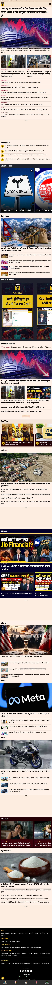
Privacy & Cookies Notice (25, 963)
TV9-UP (37, 1)
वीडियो (13, 942)
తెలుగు (12, 1)
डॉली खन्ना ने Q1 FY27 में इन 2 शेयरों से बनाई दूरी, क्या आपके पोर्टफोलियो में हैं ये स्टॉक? (24, 151)
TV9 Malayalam (4, 956)
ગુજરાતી (19, 1)
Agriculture (6, 851)
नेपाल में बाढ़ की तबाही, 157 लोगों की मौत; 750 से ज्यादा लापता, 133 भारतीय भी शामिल (28, 663)
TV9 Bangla (30, 954)
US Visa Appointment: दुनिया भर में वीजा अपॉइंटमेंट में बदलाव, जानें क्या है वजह (27, 669)
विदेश (44, 933)
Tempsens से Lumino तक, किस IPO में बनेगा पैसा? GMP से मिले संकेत (16, 595)
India (2, 108)
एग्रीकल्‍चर (3, 935)
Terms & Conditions (45, 963)
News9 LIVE (15, 956)
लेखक (2, 942)
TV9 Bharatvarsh (4, 954)
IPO (27, 70)
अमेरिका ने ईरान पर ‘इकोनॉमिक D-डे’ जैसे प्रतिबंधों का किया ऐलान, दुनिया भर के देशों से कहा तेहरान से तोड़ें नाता (28, 676)
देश (40, 933)
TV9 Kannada (23, 954)
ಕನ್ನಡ (9, 1)
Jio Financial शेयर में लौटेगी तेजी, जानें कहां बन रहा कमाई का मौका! (25, 568)
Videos (4, 531)
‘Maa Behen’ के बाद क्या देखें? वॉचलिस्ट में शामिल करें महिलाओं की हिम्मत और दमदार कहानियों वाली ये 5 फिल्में (16, 844)
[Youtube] (25, 971)
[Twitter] (23, 971)
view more (25, 416)
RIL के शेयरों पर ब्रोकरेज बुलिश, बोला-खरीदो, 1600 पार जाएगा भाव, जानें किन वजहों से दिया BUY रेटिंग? (27, 147)
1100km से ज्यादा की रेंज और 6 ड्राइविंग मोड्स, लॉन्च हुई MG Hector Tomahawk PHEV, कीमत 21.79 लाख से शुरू (28, 790)
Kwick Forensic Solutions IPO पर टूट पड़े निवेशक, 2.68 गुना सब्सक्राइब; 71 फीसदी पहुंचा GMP (39, 74)
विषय (6, 942)
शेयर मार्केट (7, 933)
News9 (5, 1)
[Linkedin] (31, 971)
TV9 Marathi (11, 954)
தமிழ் (29, 1)
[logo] (2, 4)
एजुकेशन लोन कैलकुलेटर (36, 948)
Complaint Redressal (36, 963)
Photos (4, 819)
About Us (8, 963)
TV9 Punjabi (42, 954)
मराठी (16, 1)
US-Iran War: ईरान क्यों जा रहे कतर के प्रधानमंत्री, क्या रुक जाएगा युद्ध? (21, 656)
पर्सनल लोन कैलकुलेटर (15, 948)
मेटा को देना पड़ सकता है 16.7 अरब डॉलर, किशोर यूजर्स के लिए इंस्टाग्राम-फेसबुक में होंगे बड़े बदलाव (26, 715)
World (3, 623)
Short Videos (7, 280)
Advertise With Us (15, 963)
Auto (3, 738)
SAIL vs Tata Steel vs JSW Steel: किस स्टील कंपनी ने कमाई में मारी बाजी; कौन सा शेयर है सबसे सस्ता (13, 74)
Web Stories (6, 166)
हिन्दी (2, 1)
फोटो (10, 942)
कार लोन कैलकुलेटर (25, 948)
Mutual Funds (4, 90)
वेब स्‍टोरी (18, 942)
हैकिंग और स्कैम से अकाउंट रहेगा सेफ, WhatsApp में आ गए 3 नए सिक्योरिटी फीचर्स (27, 726)
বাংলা (22, 1)
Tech (3, 680)
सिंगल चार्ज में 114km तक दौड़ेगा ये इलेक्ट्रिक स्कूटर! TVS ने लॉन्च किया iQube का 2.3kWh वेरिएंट (29, 778)
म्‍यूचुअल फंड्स (21, 933)
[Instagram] (28, 971)
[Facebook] (20, 971)
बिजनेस (2, 933)
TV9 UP (9, 956)
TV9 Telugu (17, 954)
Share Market (4, 80)
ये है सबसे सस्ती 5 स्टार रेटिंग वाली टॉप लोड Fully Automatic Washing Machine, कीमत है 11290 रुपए (29, 721)
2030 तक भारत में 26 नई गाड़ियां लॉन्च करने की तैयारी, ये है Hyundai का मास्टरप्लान (27, 784)
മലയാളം (33, 1)
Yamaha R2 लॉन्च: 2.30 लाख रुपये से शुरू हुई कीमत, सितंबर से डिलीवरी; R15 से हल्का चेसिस (25, 772)
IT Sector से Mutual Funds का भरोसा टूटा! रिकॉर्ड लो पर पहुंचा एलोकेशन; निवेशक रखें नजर (25, 155)
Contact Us (3, 963)
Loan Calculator (5, 945)
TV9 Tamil (48, 954)
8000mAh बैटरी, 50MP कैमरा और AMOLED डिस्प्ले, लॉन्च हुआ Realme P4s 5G (27, 732)
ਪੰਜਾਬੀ (26, 1)
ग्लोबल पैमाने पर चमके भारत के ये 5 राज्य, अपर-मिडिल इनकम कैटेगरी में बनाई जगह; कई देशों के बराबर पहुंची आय (28, 160)
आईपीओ (31, 933)
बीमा (26, 933)
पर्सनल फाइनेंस (14, 933)
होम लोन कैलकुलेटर (5, 948)
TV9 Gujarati (36, 954)
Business (3, 96)
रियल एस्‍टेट (36, 933)
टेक (47, 933)
